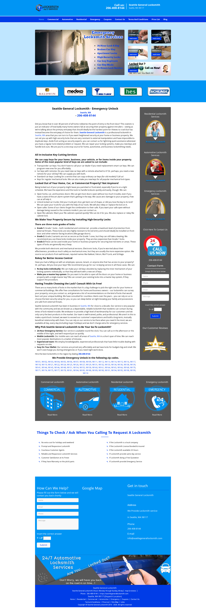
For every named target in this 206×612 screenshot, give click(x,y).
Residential (81, 19)
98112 (101, 361)
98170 (132, 367)
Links (123, 602)
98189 (95, 370)
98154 (76, 367)
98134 (113, 364)
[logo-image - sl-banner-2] (79, 52)
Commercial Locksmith (52, 382)
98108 (82, 361)
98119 (44, 364)
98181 (69, 370)
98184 (76, 370)
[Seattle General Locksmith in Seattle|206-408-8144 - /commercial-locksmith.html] (52, 398)
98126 (76, 364)
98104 (57, 361)
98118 (38, 364)
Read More (52, 414)
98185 (82, 370)
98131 (95, 364)
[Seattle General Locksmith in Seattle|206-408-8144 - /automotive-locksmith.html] (87, 398)
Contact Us (120, 19)
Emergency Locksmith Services (155, 192)
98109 (88, 361)
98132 (101, 364)
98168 (126, 367)
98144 (44, 367)
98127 (82, 364)
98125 (69, 364)
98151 (69, 367)
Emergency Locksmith (157, 382)
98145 (50, 367)
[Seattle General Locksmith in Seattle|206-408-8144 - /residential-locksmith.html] (122, 398)
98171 (38, 370)
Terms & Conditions (92, 602)
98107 (76, 361)
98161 (101, 367)
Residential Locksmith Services (155, 115)
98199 (132, 370)
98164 (107, 367)
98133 (107, 364)
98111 (95, 361)
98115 (120, 361)
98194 (113, 370)
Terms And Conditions (138, 19)
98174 (44, 370)
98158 (88, 367)
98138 (126, 364)
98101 (38, 361)
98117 (132, 361)
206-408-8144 (115, 8)
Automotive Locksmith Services (155, 154)
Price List (156, 19)
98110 (85, 373)
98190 (101, 370)
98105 (63, 361)
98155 (82, 367)
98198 (126, 370)
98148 (63, 367)
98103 (50, 361)
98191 (107, 370)
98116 (126, 361)
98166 (120, 367)
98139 (132, 364)
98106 (69, 361)
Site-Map (114, 602)
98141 (38, 367)
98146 (57, 367)
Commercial (53, 19)
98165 (113, 367)
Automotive (67, 19)
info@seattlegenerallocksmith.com (144, 538)
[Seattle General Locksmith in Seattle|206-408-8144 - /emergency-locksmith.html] (157, 398)
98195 (120, 370)
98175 (50, 370)
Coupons (107, 19)
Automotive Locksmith (87, 382)
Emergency (95, 19)
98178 (63, 370)
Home (41, 19)
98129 (88, 364)
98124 (63, 364)
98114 (113, 361)
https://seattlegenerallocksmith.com (114, 594)
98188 (88, 370)
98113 (107, 361)
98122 (57, 364)
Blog (165, 19)
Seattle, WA (85, 112)
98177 (57, 370)
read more (133, 38)
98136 (120, 364)
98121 (50, 364)
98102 (44, 361)
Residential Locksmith (122, 382)
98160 (95, 367)
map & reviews (130, 591)
